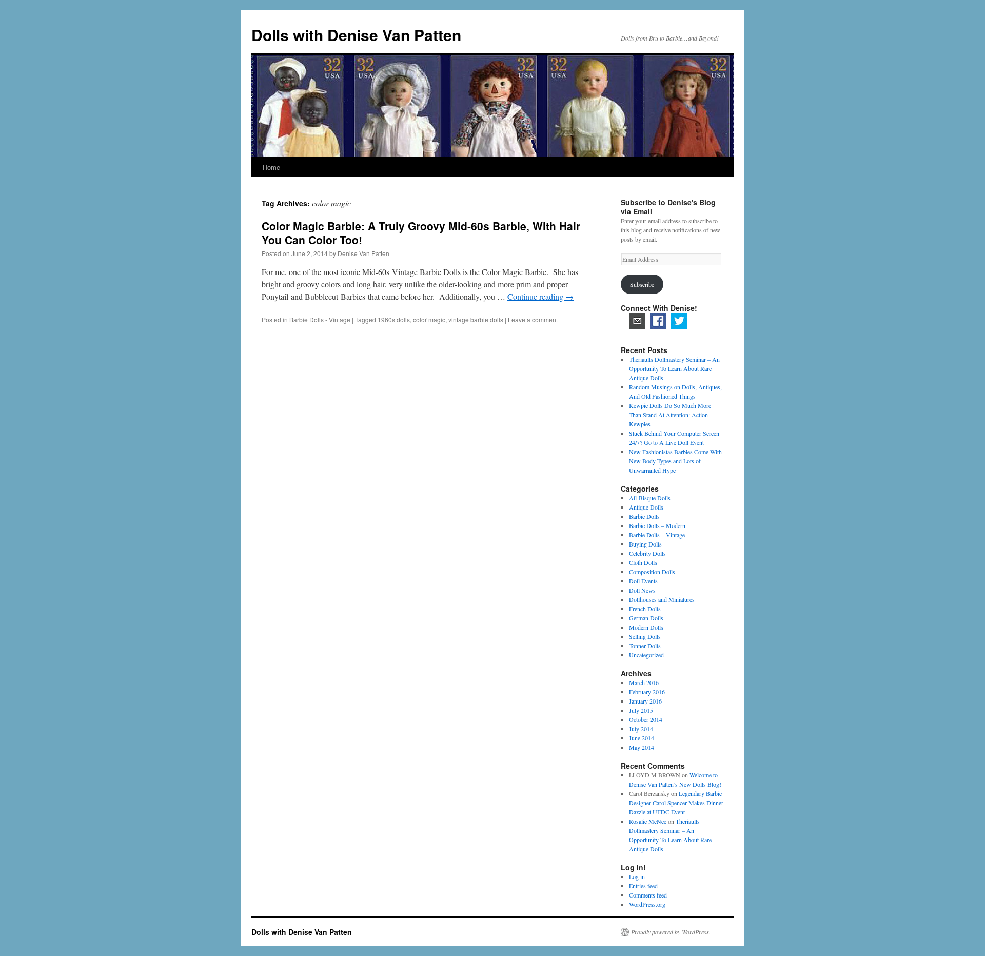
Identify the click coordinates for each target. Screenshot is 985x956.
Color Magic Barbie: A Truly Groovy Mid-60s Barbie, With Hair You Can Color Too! (421, 232)
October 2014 (645, 719)
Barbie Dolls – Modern (657, 525)
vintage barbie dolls (475, 319)
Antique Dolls (646, 507)
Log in (637, 876)
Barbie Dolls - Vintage (319, 319)
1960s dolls (394, 319)
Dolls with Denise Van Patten (356, 35)
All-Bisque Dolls (650, 498)
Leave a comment (533, 319)
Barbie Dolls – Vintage (657, 535)
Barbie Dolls (644, 516)
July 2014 (641, 729)
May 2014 (641, 747)
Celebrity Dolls (647, 553)
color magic (429, 319)
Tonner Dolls (645, 645)
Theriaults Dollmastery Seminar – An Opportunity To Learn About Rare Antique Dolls (674, 368)
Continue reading (540, 296)
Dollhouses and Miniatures (662, 599)
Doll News (642, 590)
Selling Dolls (645, 636)
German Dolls (646, 618)
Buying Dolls (645, 544)
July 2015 (641, 710)
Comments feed (648, 895)
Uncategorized (646, 655)
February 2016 (647, 692)
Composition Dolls (652, 572)
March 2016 (644, 682)
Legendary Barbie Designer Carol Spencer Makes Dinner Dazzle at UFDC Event (676, 802)
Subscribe (642, 284)
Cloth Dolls (643, 562)
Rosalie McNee (647, 821)
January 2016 (645, 701)
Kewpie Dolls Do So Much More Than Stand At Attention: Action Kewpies (670, 414)
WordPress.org (647, 904)
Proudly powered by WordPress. (671, 932)
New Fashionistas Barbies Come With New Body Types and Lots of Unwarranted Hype (675, 460)
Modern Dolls (646, 627)
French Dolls (645, 608)
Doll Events (643, 581)
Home (271, 167)
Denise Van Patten (363, 253)
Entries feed (643, 886)
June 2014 (641, 738)
